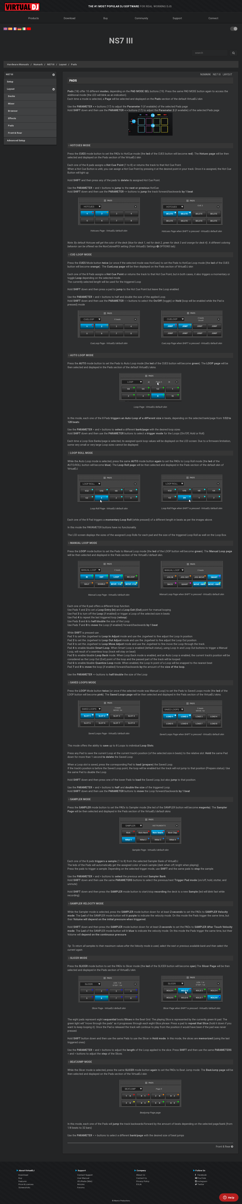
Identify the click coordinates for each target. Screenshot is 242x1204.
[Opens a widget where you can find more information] (228, 1197)
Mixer (10, 103)
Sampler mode (80, 799)
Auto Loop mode (82, 355)
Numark (38, 64)
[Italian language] (24, 28)
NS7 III (50, 64)
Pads (74, 64)
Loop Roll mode (81, 453)
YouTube (201, 1178)
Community (141, 18)
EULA (139, 1184)
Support (177, 18)
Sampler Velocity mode (87, 903)
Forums (81, 1187)
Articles (81, 1184)
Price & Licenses (25, 1184)
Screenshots (24, 1187)
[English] (5, 28)
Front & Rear (14, 132)
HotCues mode (80, 145)
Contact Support (85, 1175)
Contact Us (141, 1178)
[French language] (15, 28)
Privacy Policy (142, 1181)
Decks (10, 96)
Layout (62, 64)
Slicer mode (78, 958)
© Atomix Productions (121, 1201)
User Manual (83, 1178)
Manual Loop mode (83, 543)
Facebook (201, 1175)
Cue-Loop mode (81, 254)
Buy (105, 18)
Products (33, 18)
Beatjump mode (81, 1061)
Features (22, 1181)
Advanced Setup (15, 140)
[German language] (19, 28)
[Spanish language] (10, 28)
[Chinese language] (29, 28)
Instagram (202, 1181)
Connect (213, 18)
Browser (12, 110)
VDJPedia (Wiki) (84, 1181)
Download (69, 18)
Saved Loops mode (83, 682)
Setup (9, 81)
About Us (140, 1175)
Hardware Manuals (18, 64)
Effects (11, 118)
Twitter (200, 1184)
